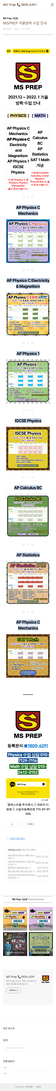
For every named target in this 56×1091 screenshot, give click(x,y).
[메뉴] (52, 4)
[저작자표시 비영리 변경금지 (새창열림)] (41, 824)
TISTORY (29, 1087)
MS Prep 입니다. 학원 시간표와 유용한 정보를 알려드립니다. (21, 982)
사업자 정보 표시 (17, 838)
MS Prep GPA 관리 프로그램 (20, 871)
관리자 (38, 1087)
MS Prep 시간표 (14, 850)
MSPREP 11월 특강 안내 (18, 867)
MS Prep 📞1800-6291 (20, 4)
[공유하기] (16, 824)
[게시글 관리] (20, 824)
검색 (50, 1048)
